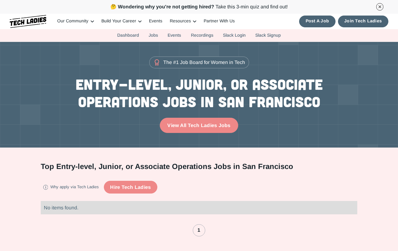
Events (155, 21)
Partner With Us (219, 21)
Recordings (202, 35)
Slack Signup (268, 35)
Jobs (153, 35)
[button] (75, 21)
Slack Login (234, 35)
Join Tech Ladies (363, 21)
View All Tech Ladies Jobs (198, 125)
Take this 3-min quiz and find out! (199, 6)
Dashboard (128, 35)
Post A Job (317, 21)
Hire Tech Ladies (130, 187)
